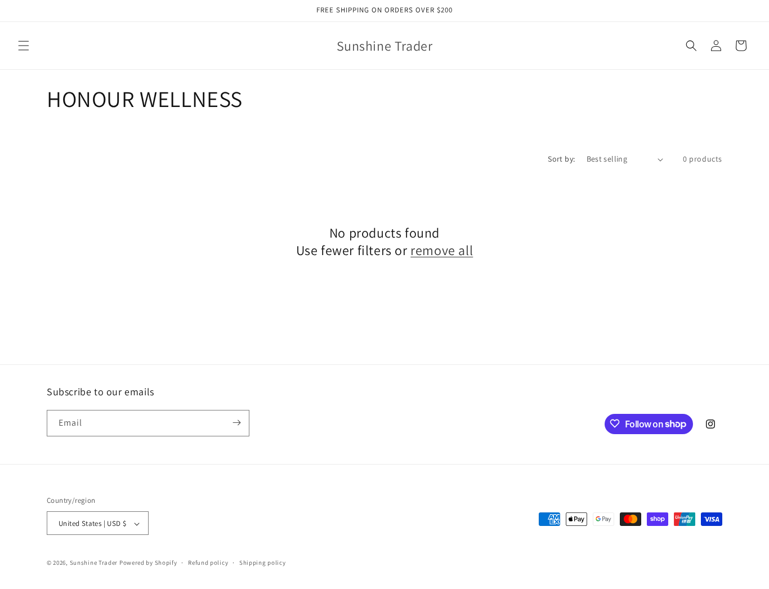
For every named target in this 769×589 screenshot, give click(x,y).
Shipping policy (262, 562)
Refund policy (208, 562)
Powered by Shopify (148, 563)
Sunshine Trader (94, 563)
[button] (23, 45)
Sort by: (561, 159)
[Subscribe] (236, 422)
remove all (441, 250)
